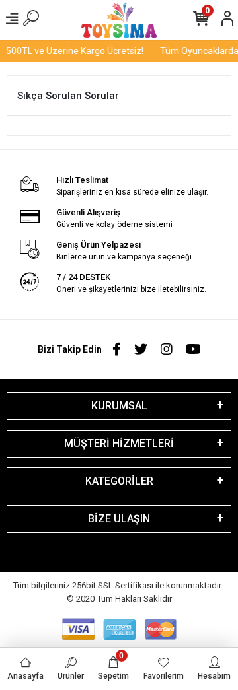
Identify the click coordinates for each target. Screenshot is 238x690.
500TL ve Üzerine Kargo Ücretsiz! (73, 51)
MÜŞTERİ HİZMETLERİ (119, 443)
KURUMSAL (119, 405)
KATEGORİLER (119, 481)
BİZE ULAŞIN (119, 518)
